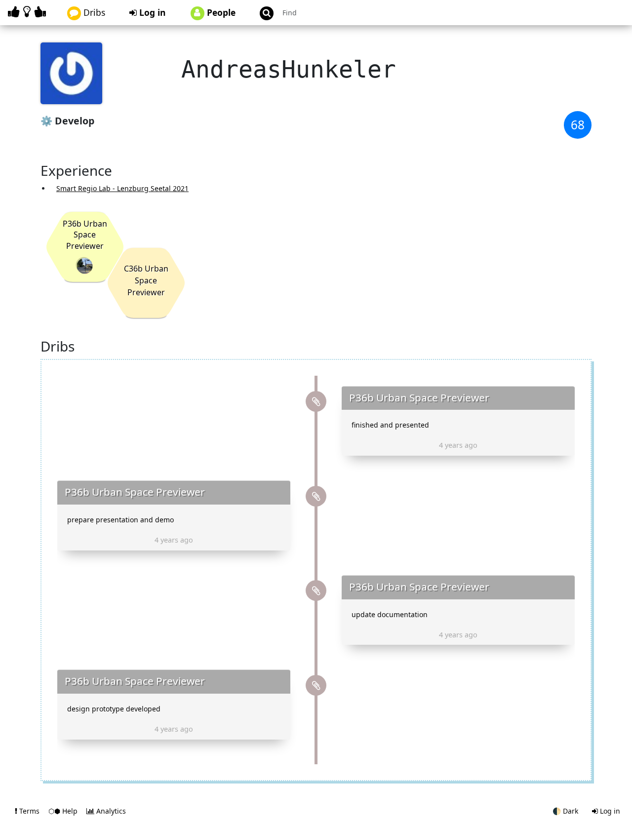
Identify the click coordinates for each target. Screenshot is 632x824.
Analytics (110, 811)
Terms (29, 811)
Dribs (93, 12)
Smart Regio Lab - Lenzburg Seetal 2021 (122, 188)
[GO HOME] (28, 11)
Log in (151, 12)
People (220, 12)
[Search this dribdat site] (262, 12)
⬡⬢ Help (63, 811)
